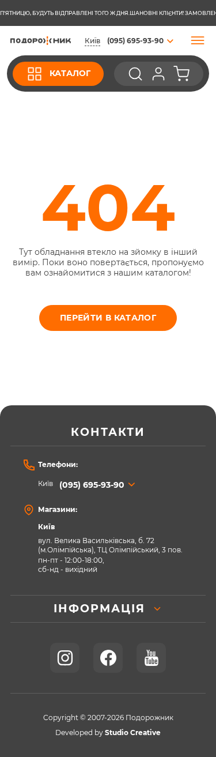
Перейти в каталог (108, 317)
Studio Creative (133, 733)
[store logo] (40, 40)
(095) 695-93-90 (91, 485)
